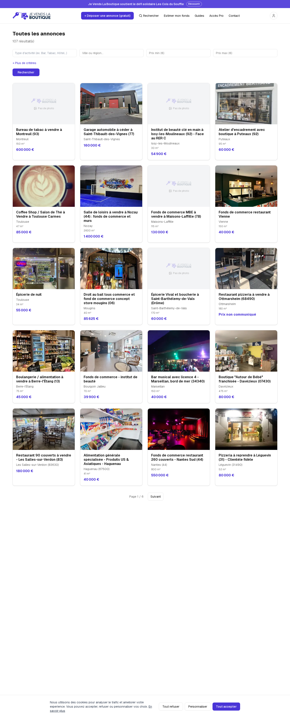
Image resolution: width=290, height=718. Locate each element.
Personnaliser (197, 706)
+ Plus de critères (24, 63)
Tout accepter (226, 706)
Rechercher (151, 16)
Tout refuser (170, 706)
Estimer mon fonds (177, 16)
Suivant (156, 496)
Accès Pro (216, 16)
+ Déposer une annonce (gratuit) (107, 16)
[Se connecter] (273, 16)
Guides (199, 16)
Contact (234, 16)
